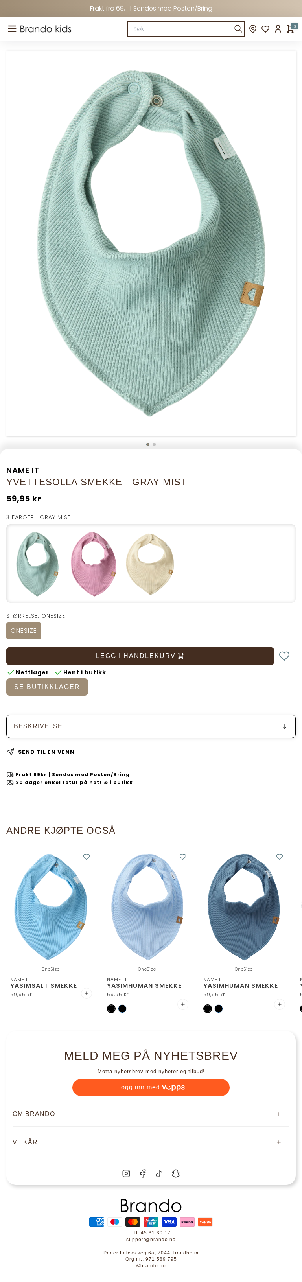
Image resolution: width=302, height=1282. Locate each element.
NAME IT (22, 470)
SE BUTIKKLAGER (47, 686)
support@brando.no (151, 1239)
